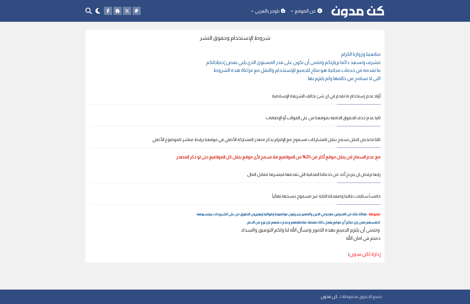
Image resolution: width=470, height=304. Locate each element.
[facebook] (108, 11)
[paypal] (136, 11)
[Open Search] (88, 11)
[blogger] (117, 11)
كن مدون (329, 296)
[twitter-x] (127, 11)
